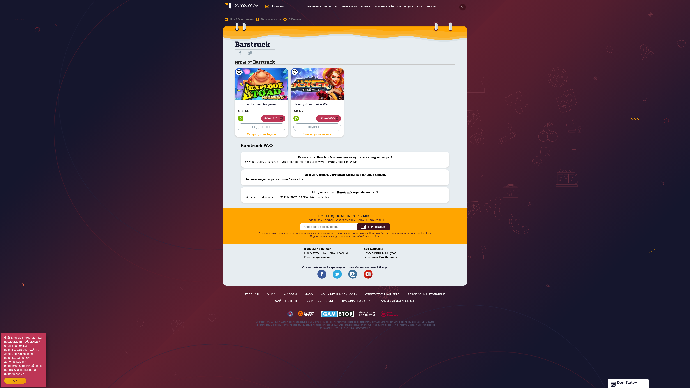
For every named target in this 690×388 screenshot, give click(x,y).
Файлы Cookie (286, 301)
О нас (271, 294)
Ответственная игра (382, 294)
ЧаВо (309, 294)
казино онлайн (384, 6)
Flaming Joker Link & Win (341, 161)
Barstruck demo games (264, 197)
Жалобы (290, 294)
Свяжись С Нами (319, 301)
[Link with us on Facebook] (321, 274)
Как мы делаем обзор (398, 301)
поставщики (405, 6)
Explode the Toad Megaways (305, 161)
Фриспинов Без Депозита (380, 257)
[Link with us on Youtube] (368, 274)
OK (15, 380)
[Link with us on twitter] (250, 53)
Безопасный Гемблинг (426, 294)
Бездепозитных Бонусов (380, 253)
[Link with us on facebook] (240, 53)
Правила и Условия (357, 301)
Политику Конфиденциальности (388, 233)
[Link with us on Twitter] (337, 274)
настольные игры (346, 6)
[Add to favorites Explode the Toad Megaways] (239, 72)
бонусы (366, 6)
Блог (420, 6)
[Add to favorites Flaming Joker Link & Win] (295, 72)
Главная (252, 294)
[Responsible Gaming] (390, 314)
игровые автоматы (319, 6)
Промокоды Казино (317, 257)
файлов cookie (14, 374)
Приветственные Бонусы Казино (326, 253)
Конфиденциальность (339, 294)
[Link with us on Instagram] (352, 274)
